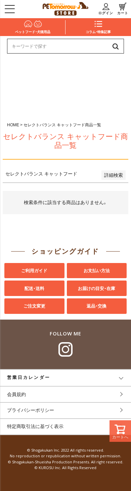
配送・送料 (34, 288)
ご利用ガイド (34, 270)
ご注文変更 (34, 305)
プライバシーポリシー (30, 410)
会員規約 (16, 394)
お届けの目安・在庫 (96, 288)
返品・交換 (96, 305)
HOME (13, 125)
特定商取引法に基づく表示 (35, 426)
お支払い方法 (97, 270)
